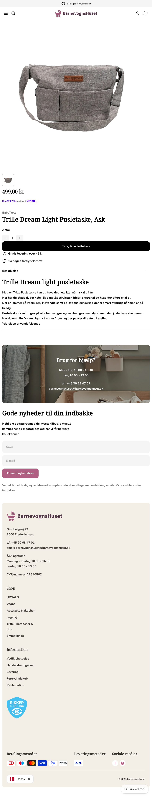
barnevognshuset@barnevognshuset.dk (43, 548)
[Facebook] (115, 763)
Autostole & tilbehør (21, 611)
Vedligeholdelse (18, 659)
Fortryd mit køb (17, 679)
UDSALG (13, 597)
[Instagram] (122, 763)
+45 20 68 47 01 (23, 543)
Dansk (20, 779)
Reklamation (15, 685)
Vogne (11, 604)
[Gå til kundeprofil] (137, 13)
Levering (13, 672)
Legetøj (12, 617)
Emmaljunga (15, 636)
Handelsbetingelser (20, 665)
